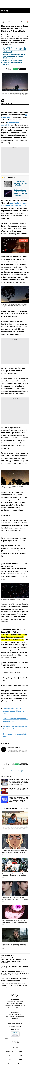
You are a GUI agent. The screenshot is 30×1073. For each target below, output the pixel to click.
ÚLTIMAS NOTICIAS (8, 955)
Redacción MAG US (6, 103)
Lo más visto (6, 777)
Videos (20, 1051)
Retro (20, 1059)
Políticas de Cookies (15, 1029)
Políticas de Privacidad (15, 1026)
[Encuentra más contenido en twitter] (6, 69)
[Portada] (15, 997)
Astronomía (6, 771)
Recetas (20, 1064)
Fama (9, 1059)
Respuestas (9, 1051)
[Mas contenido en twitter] (15, 1042)
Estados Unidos (16, 771)
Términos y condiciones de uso (15, 1023)
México (24, 771)
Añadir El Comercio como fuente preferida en (15, 21)
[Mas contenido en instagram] (17, 1042)
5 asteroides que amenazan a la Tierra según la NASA (20, 183)
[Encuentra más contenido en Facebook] (3, 69)
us (9, 1055)
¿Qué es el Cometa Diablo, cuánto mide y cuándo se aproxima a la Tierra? (20, 192)
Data (20, 1055)
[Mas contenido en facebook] (12, 1042)
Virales (9, 1064)
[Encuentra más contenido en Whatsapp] (10, 69)
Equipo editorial (15, 999)
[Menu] (2, 10)
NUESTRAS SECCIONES (15, 1047)
